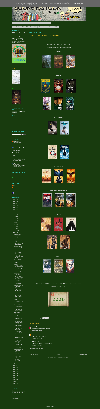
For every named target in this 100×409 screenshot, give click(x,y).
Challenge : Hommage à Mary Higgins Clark (17, 355)
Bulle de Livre (16, 158)
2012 (14, 379)
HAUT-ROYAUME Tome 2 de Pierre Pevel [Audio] (18, 270)
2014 (14, 375)
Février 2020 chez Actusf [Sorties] (18, 305)
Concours (35, 320)
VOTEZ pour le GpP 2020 (58, 286)
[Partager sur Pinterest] (48, 318)
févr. (15, 232)
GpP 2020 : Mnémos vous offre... (18, 318)
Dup (14, 185)
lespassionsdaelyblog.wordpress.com (19, 163)
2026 (14, 199)
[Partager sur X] (45, 318)
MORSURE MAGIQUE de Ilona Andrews (17, 252)
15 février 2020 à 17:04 (37, 338)
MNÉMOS (58, 214)
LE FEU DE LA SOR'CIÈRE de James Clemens (18, 309)
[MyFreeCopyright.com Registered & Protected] (19, 394)
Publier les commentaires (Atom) (61, 357)
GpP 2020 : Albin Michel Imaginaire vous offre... (18, 322)
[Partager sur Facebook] (47, 318)
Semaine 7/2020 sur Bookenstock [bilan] (18, 286)
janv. (15, 363)
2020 (14, 211)
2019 (14, 365)
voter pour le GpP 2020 (65, 44)
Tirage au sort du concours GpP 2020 (18, 248)
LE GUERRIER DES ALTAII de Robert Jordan (18, 332)
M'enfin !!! (16, 299)
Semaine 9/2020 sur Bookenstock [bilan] (18, 235)
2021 (14, 209)
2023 (14, 205)
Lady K (33, 326)
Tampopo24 (34, 333)
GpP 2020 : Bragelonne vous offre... (18, 337)
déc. (15, 212)
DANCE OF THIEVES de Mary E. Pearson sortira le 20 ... (18, 295)
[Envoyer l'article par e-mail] (40, 318)
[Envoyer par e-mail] (43, 318)
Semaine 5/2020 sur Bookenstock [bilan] (18, 350)
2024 (14, 203)
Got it (83, 3)
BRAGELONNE (58, 166)
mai (15, 226)
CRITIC (58, 51)
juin (15, 224)
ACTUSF (58, 75)
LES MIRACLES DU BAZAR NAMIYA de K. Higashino (18, 327)
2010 (14, 383)
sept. (15, 218)
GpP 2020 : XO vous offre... (17, 360)
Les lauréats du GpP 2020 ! (17, 274)
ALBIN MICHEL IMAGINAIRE (58, 190)
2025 (14, 201)
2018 (14, 367)
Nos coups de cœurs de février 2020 (18, 240)
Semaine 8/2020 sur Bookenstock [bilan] (18, 261)
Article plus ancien (83, 354)
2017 (14, 369)
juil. (15, 222)
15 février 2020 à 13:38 (37, 330)
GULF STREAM (58, 117)
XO (58, 142)
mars (15, 230)
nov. (15, 214)
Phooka (14, 188)
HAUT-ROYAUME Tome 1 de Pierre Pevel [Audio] (18, 346)
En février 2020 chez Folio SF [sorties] (17, 341)
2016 (14, 371)
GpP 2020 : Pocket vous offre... (18, 302)
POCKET (58, 256)
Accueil (58, 354)
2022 (14, 207)
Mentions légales (15, 398)
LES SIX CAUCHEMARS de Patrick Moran (18, 265)
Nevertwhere (16, 141)
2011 (14, 381)
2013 (14, 377)
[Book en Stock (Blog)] (13, 178)
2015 (14, 373)
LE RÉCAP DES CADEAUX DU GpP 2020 (18, 291)
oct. (15, 216)
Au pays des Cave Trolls (18, 147)
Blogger (52, 406)
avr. (15, 228)
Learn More (76, 3)
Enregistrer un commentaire (36, 348)
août (15, 220)
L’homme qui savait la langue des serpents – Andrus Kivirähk (18, 144)
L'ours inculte (16, 152)
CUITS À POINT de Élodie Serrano (18, 244)
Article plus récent (34, 354)
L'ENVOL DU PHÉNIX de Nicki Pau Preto (18, 256)
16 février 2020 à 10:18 (37, 345)
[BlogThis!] (44, 318)
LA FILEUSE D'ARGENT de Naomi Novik (18, 282)
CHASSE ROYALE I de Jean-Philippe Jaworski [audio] (18, 277)
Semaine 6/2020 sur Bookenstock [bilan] (18, 314)
